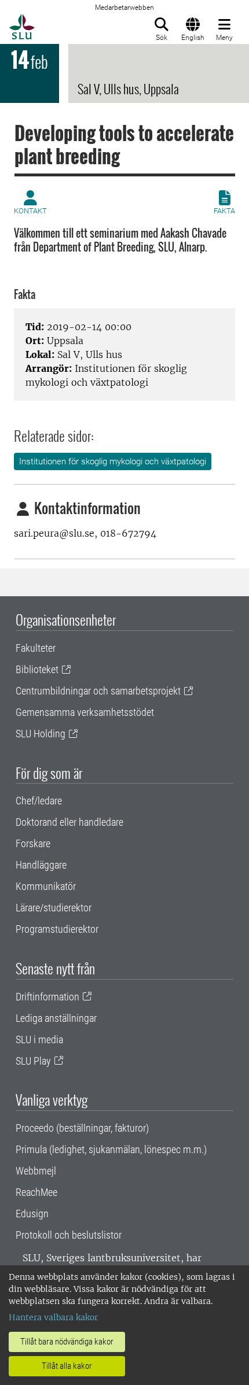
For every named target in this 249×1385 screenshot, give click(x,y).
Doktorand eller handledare (69, 822)
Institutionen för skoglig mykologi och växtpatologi (112, 461)
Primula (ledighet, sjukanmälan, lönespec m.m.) (111, 1149)
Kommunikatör (46, 886)
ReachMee (36, 1192)
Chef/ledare (39, 801)
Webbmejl (36, 1171)
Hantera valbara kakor (53, 1317)
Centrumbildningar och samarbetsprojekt (98, 691)
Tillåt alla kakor (67, 1366)
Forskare (33, 843)
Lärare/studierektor (53, 908)
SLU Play (33, 1061)
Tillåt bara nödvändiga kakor (66, 1341)
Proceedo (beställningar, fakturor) (82, 1128)
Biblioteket (37, 669)
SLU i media (39, 1039)
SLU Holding (40, 733)
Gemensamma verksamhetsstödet (85, 712)
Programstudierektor (57, 929)
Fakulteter (36, 648)
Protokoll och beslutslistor (69, 1235)
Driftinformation (47, 997)
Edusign (32, 1213)
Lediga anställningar (56, 1018)
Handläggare (41, 865)
